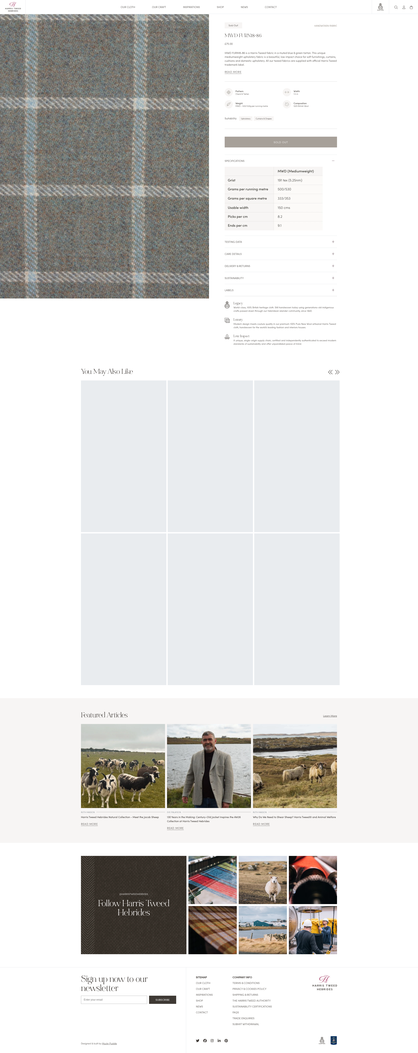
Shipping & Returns (245, 994)
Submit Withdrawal (246, 1024)
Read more (89, 823)
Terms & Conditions (246, 982)
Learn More (330, 715)
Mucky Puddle (109, 1043)
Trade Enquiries (243, 1018)
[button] (404, 6)
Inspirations (191, 7)
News (244, 7)
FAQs (236, 1012)
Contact (271, 7)
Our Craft (159, 7)
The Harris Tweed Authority (252, 1000)
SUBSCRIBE (163, 999)
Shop (220, 7)
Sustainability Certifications (252, 1006)
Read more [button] (233, 71)
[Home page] (13, 10)
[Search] (396, 6)
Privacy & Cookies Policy (249, 988)
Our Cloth (128, 7)
